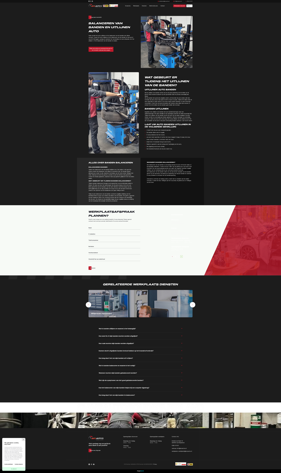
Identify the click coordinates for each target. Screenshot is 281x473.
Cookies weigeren (19, 464)
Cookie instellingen (8, 464)
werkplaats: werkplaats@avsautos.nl (181, 234)
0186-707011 (189, 1)
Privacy (155, 464)
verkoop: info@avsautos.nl (178, 232)
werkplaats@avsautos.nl (164, 1)
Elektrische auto (153, 5)
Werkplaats (136, 5)
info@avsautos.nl (178, 1)
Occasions (127, 5)
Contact (163, 5)
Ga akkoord (13, 468)
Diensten (144, 5)
